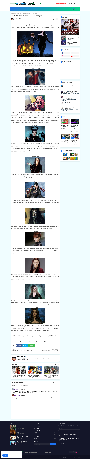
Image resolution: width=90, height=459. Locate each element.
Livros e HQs (45, 436)
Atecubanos (66, 91)
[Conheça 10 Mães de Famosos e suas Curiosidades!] (63, 37)
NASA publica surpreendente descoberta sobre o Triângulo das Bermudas (69, 439)
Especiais (35, 8)
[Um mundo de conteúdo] (72, 155)
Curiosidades (45, 428)
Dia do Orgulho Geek (63, 443)
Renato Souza (21, 356)
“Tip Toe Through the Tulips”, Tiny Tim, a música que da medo (68, 426)
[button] (78, 9)
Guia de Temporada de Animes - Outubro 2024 (75, 141)
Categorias (64, 457)
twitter (76, 52)
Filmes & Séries (22, 8)
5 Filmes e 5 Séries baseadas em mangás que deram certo (18, 376)
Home (12, 8)
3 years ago (70, 110)
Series (18, 13)
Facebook (19, 345)
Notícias (16, 8)
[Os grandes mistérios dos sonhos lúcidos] (63, 42)
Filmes (30, 341)
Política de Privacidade (75, 457)
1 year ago (69, 94)
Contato (68, 457)
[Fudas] (65, 159)
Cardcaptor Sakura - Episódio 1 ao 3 (65, 126)
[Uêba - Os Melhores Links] (72, 159)
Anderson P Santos (68, 85)
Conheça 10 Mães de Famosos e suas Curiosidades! (69, 430)
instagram (66, 56)
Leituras (29, 8)
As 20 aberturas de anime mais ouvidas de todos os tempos (65, 142)
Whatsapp (32, 345)
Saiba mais (17, 452)
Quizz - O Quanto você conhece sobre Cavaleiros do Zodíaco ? (34, 376)
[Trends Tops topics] (68, 159)
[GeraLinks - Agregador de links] (65, 155)
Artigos (26, 341)
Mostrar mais (56, 364)
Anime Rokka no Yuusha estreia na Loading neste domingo (51, 376)
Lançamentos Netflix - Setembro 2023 (23, 426)
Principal (59, 457)
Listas (44, 8)
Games (45, 432)
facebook (66, 52)
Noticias (45, 438)
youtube (75, 56)
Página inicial (13, 13)
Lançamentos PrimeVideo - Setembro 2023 (24, 431)
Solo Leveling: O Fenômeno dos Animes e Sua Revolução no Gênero (74, 127)
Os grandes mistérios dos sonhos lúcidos (67, 434)
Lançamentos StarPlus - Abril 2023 (23, 441)
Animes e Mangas (19, 341)
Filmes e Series (36, 341)
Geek (40, 8)
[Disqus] (35, 402)
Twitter (26, 345)
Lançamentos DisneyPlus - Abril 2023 (23, 437)
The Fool (65, 102)
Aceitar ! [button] (5, 455)
